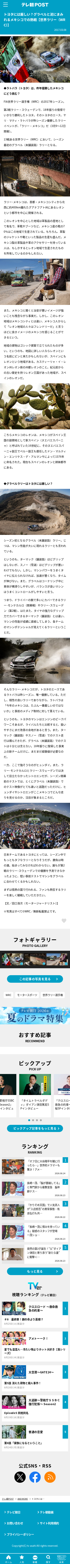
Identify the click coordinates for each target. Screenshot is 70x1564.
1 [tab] (29, 1120)
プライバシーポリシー (20, 1534)
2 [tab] (33, 1120)
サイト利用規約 (49, 1523)
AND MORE (23, 1499)
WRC (8, 995)
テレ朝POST (35, 5)
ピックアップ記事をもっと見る (34, 1128)
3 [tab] (37, 1120)
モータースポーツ (27, 995)
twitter (20, 1477)
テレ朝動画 (46, 1512)
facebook (35, 1477)
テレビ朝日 (13, 1512)
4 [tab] (41, 1120)
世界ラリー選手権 (53, 995)
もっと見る (35, 1271)
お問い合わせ (15, 1523)
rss (50, 1477)
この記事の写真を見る (35, 979)
